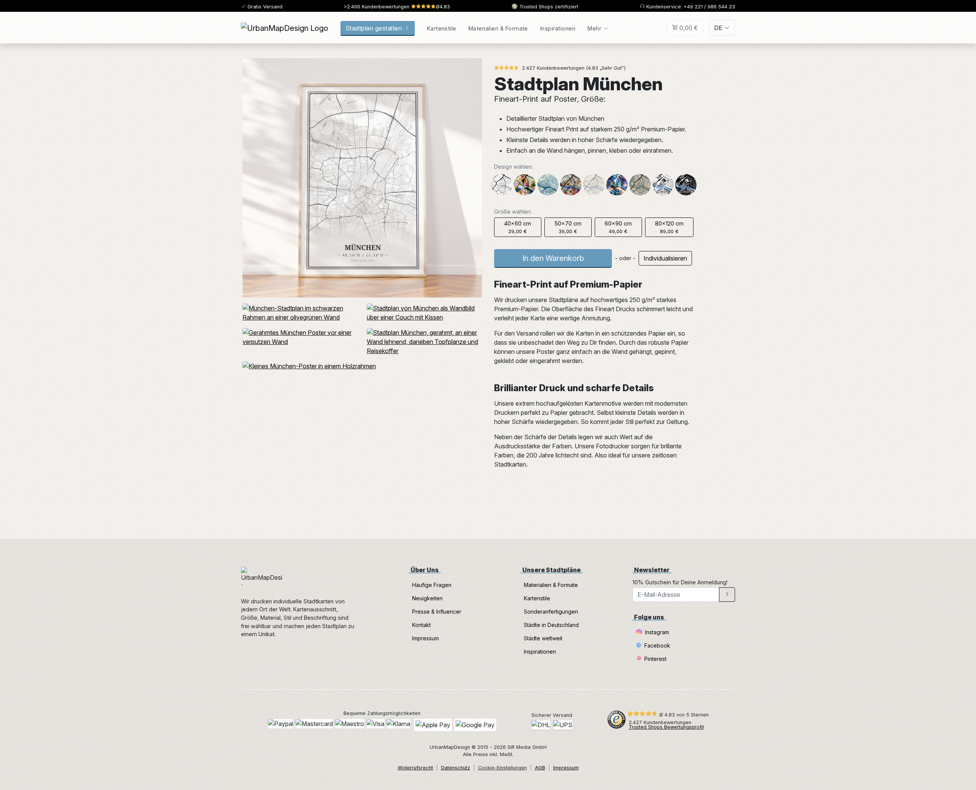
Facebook (656, 645)
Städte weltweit (543, 638)
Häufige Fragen (431, 585)
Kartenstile (441, 28)
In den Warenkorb (553, 258)
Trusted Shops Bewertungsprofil (666, 727)
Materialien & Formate (498, 28)
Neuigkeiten (427, 598)
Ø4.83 (397, 7)
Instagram (656, 632)
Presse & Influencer (436, 611)
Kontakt (421, 625)
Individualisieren (665, 258)
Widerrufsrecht (415, 768)
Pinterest (654, 659)
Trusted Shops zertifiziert (548, 7)
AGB (540, 768)
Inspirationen (557, 28)
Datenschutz (455, 768)
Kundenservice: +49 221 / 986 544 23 (690, 7)
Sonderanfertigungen (551, 611)
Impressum (425, 638)
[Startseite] (284, 27)
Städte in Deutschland (551, 625)
